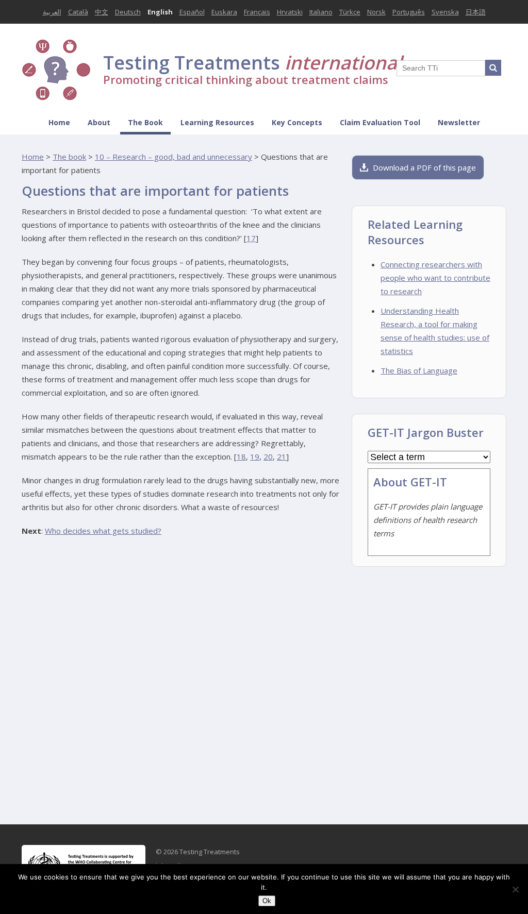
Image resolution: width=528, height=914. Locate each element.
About (99, 122)
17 (251, 238)
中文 (101, 11)
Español (192, 11)
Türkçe (349, 11)
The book (69, 156)
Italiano (321, 11)
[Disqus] (181, 676)
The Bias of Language (419, 370)
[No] (515, 889)
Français (257, 11)
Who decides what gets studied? (103, 531)
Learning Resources (217, 122)
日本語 (476, 11)
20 (268, 456)
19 (254, 456)
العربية (52, 11)
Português (408, 11)
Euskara (224, 11)
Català (78, 11)
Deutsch (128, 11)
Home (59, 122)
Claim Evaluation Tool (380, 122)
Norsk (376, 11)
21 (281, 456)
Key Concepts (297, 122)
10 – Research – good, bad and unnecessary (173, 156)
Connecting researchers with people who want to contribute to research (435, 277)
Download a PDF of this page (424, 167)
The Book (145, 122)
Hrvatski (290, 11)
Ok (266, 901)
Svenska (445, 11)
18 (241, 456)
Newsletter (459, 122)
